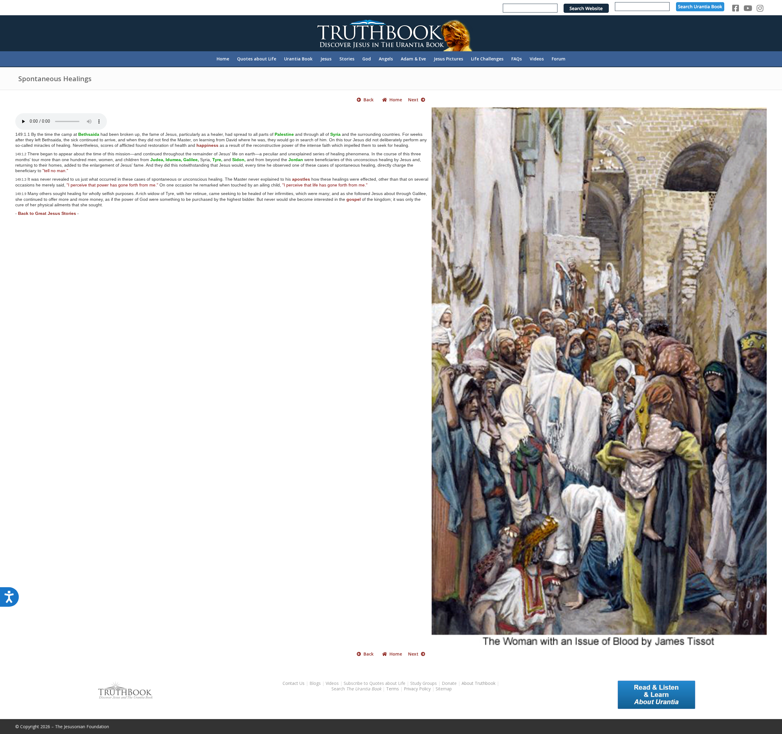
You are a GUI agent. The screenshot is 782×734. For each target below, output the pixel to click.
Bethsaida (88, 134)
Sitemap (444, 689)
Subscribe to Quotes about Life (374, 683)
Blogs (315, 683)
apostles (301, 179)
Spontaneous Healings (55, 78)
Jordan (295, 159)
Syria (335, 134)
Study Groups (424, 683)
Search (356, 689)
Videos (332, 683)
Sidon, (239, 159)
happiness (207, 145)
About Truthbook (478, 683)
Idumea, (174, 159)
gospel (353, 199)
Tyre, (217, 159)
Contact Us (294, 683)
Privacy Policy (417, 689)
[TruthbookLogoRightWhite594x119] (391, 33)
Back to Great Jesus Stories (47, 213)
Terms (392, 689)
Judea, (157, 159)
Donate (449, 683)
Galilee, (191, 159)
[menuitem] (223, 59)
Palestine (284, 134)
